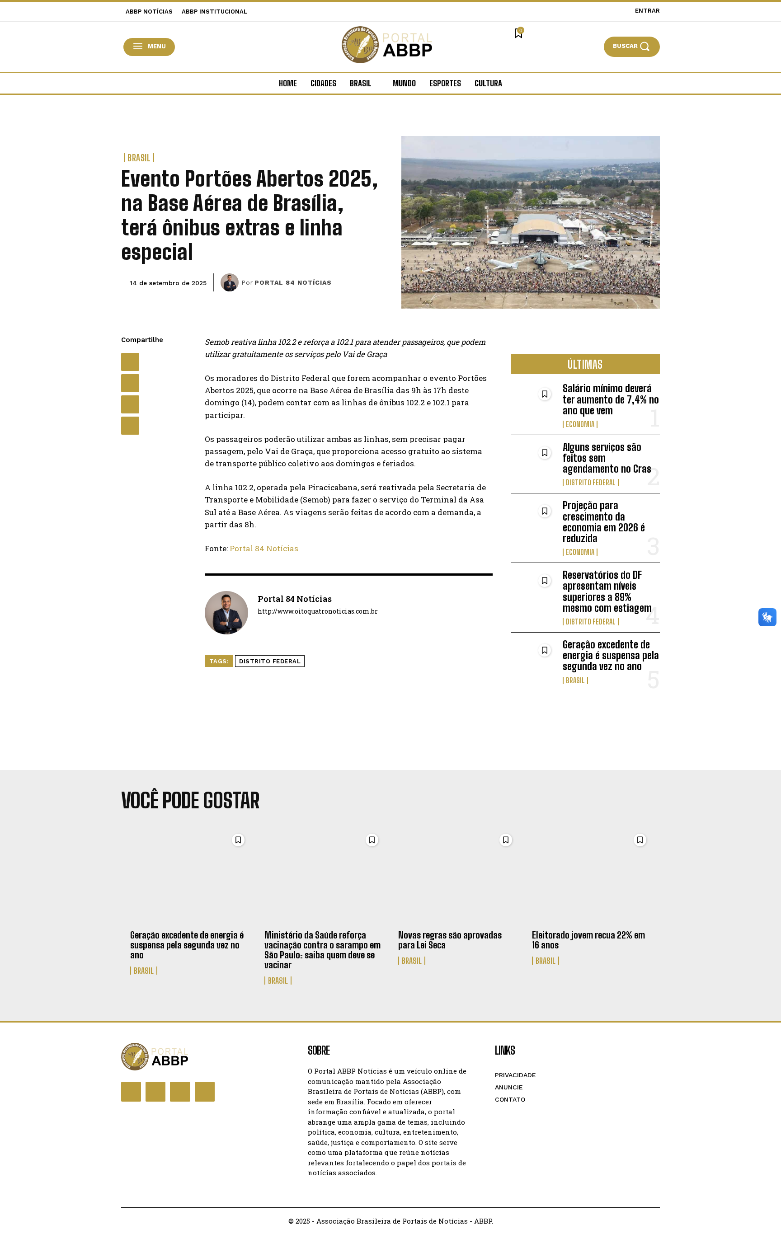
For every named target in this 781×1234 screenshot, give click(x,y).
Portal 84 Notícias (293, 282)
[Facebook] (130, 362)
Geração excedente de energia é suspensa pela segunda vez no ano (611, 655)
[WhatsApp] (130, 404)
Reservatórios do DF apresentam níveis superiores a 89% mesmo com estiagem (607, 591)
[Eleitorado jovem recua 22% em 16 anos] (591, 876)
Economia (580, 424)
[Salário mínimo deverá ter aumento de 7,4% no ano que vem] (533, 403)
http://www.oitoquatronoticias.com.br (318, 611)
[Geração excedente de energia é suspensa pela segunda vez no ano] (533, 659)
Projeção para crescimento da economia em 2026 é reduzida (604, 521)
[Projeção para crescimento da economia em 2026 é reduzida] (533, 520)
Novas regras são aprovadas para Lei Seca (450, 939)
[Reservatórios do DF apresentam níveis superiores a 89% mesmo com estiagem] (533, 590)
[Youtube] (205, 1092)
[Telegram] (130, 426)
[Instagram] (155, 1092)
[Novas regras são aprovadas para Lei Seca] (457, 876)
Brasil (139, 157)
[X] (130, 383)
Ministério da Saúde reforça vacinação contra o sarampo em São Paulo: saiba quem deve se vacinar (322, 949)
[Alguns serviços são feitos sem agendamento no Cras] (533, 462)
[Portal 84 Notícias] (231, 282)
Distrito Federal (270, 661)
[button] (632, 46)
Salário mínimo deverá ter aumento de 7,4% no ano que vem (611, 399)
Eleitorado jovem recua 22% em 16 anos (588, 939)
